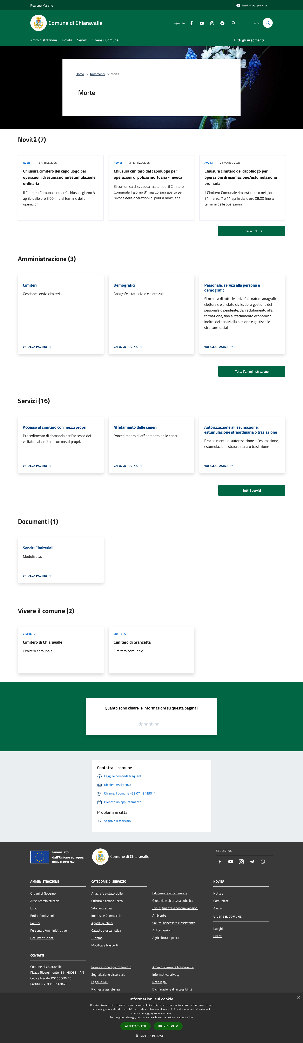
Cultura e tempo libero (107, 900)
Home (80, 73)
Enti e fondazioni (42, 915)
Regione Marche (41, 5)
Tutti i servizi (252, 490)
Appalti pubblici (102, 922)
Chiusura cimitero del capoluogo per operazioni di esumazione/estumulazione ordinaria (59, 177)
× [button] (298, 997)
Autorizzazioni (162, 930)
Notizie (218, 893)
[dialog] (151, 1018)
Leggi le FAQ (100, 981)
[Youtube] (200, 23)
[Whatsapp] (231, 23)
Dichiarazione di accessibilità (172, 989)
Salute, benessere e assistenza (173, 922)
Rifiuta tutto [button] (168, 1026)
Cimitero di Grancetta (132, 642)
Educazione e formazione (169, 893)
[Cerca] (268, 23)
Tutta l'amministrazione (252, 371)
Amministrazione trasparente (173, 967)
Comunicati (221, 900)
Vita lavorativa (101, 908)
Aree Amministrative (45, 900)
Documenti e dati (42, 937)
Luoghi (218, 928)
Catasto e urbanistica (106, 930)
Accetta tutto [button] (135, 1026)
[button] (151, 1035)
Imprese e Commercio (106, 915)
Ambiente (159, 915)
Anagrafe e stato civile (107, 893)
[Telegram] (221, 23)
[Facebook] (190, 23)
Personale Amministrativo (48, 930)
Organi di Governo (43, 893)
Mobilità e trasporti (104, 945)
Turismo (96, 937)
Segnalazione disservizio (108, 974)
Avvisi (27, 162)
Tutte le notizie (251, 231)
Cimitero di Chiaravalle (42, 642)
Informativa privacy (166, 974)
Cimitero (29, 633)
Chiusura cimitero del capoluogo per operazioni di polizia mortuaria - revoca (148, 174)
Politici (35, 922)
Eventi (217, 935)
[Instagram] (210, 23)
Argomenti (97, 73)
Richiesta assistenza (105, 989)
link (191, 1017)
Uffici (34, 908)
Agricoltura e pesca (165, 937)
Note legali (159, 981)
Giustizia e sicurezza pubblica (172, 900)
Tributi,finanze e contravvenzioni (175, 907)
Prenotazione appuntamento (111, 967)
